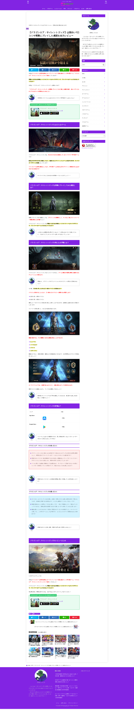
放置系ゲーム (85, 126)
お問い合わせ (89, 8)
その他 (83, 77)
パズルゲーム (50, 8)
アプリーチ (59, 110)
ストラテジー (37, 613)
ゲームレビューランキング (87, 147)
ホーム (43, 8)
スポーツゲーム (86, 109)
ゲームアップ (66, 705)
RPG (65, 8)
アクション (69, 8)
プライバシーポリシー (73, 703)
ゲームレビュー (86, 97)
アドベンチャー (86, 89)
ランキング (84, 117)
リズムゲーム (85, 122)
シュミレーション (58, 8)
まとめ (82, 8)
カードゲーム (85, 93)
